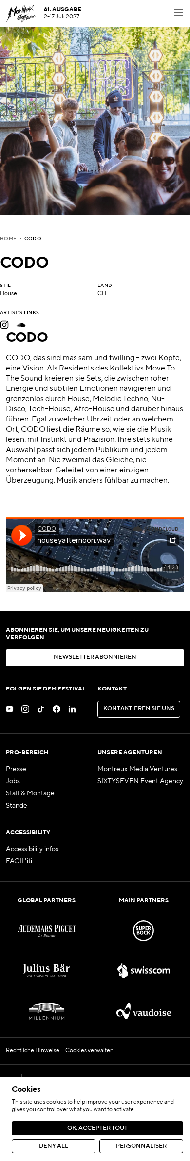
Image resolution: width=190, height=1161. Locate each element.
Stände (16, 805)
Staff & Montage (30, 793)
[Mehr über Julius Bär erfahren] (46, 970)
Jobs (13, 781)
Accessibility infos (32, 849)
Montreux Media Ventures (137, 769)
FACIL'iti (19, 861)
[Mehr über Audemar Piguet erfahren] (46, 930)
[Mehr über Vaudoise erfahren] (143, 1011)
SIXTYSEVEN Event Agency (140, 781)
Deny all (53, 1146)
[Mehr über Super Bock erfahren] (143, 930)
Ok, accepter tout (97, 1128)
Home (8, 238)
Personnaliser (141, 1146)
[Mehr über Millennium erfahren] (46, 1011)
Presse (16, 769)
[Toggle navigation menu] (178, 13)
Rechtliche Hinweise (32, 1051)
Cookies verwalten (89, 1051)
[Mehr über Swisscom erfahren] (143, 970)
